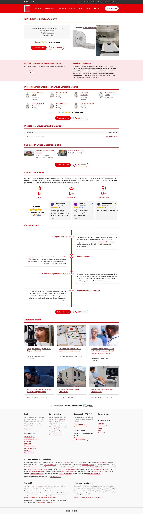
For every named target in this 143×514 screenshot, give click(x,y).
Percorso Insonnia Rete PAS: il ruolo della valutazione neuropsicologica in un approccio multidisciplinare (102, 351)
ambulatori (56, 429)
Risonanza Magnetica (90, 28)
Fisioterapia (27, 444)
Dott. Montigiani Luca (87, 103)
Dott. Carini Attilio (95, 467)
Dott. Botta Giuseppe (88, 465)
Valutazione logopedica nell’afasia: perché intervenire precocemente (70, 350)
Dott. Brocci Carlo (61, 92)
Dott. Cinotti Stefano (66, 462)
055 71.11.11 (91, 246)
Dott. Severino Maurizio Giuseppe (37, 469)
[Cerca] (95, 8)
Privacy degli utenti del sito (44, 498)
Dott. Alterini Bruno (100, 462)
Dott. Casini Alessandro (84, 93)
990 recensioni (39, 212)
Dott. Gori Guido (98, 471)
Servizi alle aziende (29, 453)
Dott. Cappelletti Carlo (50, 465)
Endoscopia (27, 441)
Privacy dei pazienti (29, 498)
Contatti (76, 497)
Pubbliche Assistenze (59, 419)
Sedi (99, 431)
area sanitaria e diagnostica (99, 242)
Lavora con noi (83, 497)
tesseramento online (55, 433)
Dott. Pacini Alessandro (36, 474)
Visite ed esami (102, 426)
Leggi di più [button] (54, 218)
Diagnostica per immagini (31, 439)
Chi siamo (101, 424)
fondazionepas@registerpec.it (45, 502)
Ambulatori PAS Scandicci (76, 150)
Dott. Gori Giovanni (38, 103)
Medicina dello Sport (30, 448)
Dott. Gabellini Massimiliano (36, 471)
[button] (117, 210)
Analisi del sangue (29, 437)
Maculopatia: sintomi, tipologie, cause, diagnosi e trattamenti (39, 350)
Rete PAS (42, 486)
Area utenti (101, 433)
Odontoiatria (27, 451)
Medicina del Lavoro (30, 446)
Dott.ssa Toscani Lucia (30, 467)
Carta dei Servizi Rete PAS (95, 497)
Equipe (100, 428)
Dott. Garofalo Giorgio (72, 469)
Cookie (54, 498)
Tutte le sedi (27, 429)
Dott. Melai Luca (61, 103)
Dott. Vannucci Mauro (68, 471)
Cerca (98, 8)
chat (104, 244)
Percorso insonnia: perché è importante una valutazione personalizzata (39, 390)
